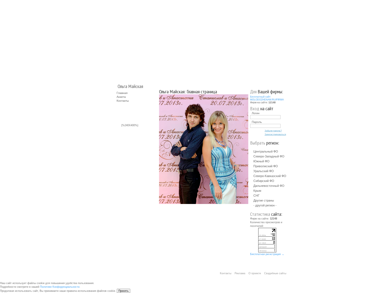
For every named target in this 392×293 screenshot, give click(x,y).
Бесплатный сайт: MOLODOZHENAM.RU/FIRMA (267, 98)
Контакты (123, 100)
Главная (122, 93)
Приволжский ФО (265, 166)
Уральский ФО (263, 171)
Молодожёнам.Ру (118, 40)
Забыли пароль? (273, 130)
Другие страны (263, 200)
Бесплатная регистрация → (267, 254)
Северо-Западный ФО (268, 156)
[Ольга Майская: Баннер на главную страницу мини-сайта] (203, 149)
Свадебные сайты (275, 273)
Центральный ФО (265, 151)
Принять (123, 290)
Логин (255, 113)
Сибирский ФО (263, 181)
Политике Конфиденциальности (59, 286)
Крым (257, 190)
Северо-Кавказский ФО (269, 176)
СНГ (256, 195)
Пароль (257, 122)
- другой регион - (264, 205)
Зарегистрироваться (275, 134)
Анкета (121, 96)
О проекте (254, 273)
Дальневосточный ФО (268, 185)
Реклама (240, 273)
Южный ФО (261, 161)
